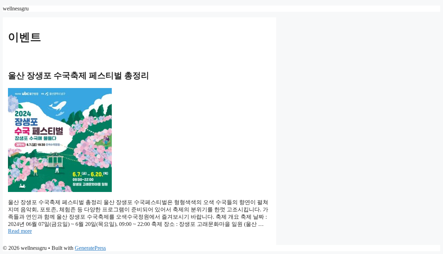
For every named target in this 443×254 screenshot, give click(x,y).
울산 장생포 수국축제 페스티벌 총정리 (78, 75)
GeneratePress (90, 248)
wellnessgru (16, 8)
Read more (20, 231)
